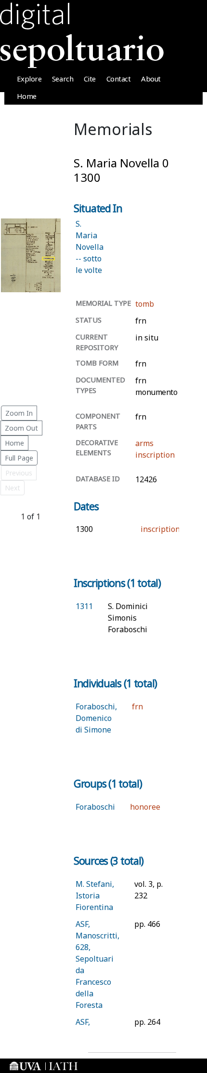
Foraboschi (95, 806)
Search (62, 78)
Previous (18, 472)
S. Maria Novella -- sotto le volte (90, 246)
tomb (144, 304)
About (151, 78)
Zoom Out (21, 428)
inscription (155, 454)
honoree (145, 806)
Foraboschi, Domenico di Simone (96, 718)
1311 (84, 606)
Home (27, 96)
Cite (90, 78)
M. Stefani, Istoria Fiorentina (95, 895)
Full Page (19, 457)
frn (137, 706)
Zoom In (19, 413)
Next (12, 487)
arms (144, 443)
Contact (118, 78)
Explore (29, 78)
